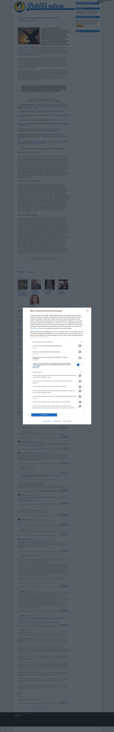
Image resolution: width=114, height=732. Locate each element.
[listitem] (57, 342)
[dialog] (57, 366)
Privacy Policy (67, 421)
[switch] (79, 345)
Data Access (57, 421)
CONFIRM (44, 415)
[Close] (88, 311)
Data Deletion (47, 421)
